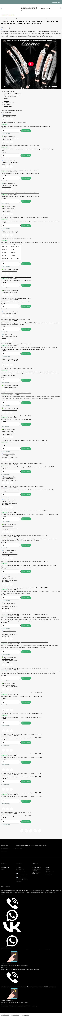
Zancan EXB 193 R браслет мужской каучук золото (16, 344)
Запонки (6, 101)
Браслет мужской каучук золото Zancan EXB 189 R (16, 277)
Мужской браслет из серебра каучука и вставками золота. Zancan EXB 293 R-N (24, 588)
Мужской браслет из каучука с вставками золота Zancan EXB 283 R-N (21, 793)
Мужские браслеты (10, 91)
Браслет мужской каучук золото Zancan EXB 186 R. (16, 238)
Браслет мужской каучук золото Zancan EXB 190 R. (16, 298)
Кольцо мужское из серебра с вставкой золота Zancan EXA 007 (20, 170)
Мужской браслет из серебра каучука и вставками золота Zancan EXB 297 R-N (24, 642)
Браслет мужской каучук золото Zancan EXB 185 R (16, 416)
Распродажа (7, 106)
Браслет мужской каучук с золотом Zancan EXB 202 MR (17, 368)
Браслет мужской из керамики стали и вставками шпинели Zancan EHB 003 (24, 440)
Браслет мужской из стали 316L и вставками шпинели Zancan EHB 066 (22, 486)
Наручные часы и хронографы (13, 94)
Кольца (6, 98)
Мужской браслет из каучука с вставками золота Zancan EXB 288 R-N (22, 754)
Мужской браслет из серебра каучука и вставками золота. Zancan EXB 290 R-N (24, 510)
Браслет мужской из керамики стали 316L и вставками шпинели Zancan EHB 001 (25, 217)
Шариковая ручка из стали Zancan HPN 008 (14, 122)
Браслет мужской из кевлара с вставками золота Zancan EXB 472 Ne (21, 713)
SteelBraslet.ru (13, 890)
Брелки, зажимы (9, 102)
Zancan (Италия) (11, 96)
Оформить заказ (20, 871)
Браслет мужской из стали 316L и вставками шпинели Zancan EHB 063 (22, 463)
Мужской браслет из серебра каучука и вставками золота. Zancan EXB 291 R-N (24, 535)
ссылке (48, 950)
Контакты (3, 869)
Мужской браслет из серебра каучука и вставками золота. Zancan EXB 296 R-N (24, 668)
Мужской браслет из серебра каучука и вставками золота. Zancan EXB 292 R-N (24, 561)
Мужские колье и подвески (12, 93)
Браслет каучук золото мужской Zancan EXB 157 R (16, 812)
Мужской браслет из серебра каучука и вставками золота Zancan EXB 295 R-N (24, 614)
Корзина (18, 867)
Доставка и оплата (5, 867)
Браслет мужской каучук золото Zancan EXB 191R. (15, 319)
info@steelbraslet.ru (5, 848)
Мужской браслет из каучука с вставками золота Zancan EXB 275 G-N (21, 734)
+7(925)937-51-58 (45, 8)
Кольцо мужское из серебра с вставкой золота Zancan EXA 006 (20, 193)
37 (35, 830)
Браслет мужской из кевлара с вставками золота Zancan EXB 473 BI (21, 693)
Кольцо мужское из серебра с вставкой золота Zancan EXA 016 (20, 145)
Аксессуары (7, 104)
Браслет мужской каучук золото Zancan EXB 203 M (16, 393)
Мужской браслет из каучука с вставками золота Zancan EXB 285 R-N (21, 773)
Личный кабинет (20, 869)
